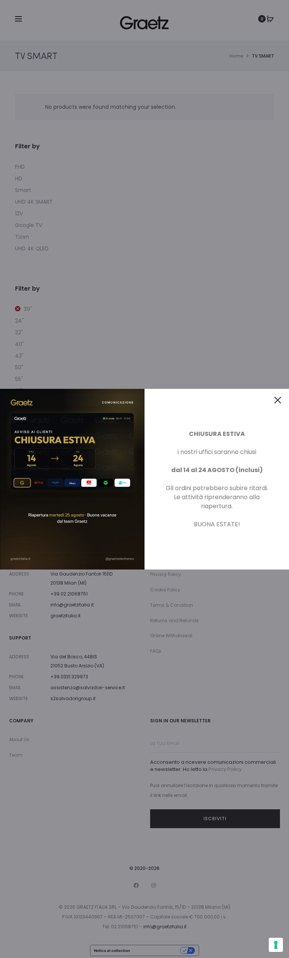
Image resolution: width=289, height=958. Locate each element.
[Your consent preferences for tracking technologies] (276, 945)
